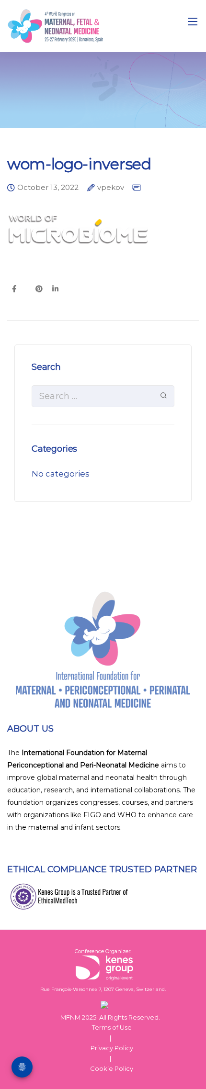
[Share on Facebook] (14, 289)
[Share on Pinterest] (39, 289)
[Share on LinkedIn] (55, 289)
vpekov (110, 188)
